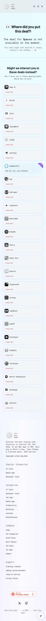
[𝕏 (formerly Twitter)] (19, 603)
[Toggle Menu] (42, 6)
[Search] (34, 6)
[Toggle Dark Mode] (38, 6)
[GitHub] (26, 603)
